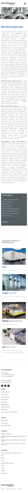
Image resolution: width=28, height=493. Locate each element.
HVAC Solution (4, 420)
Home (2, 460)
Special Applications (6, 425)
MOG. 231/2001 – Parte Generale (9, 412)
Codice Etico (4, 409)
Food (2, 465)
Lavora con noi (4, 399)
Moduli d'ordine (6, 215)
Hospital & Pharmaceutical (7, 463)
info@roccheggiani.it (6, 382)
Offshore (3, 470)
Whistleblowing (4, 404)
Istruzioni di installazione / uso (10, 213)
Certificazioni (4, 394)
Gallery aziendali (5, 397)
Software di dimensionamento (10, 208)
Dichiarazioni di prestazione (10, 211)
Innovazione (4, 402)
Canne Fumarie (4, 423)
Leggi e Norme (6, 204)
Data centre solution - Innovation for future (11, 453)
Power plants (4, 473)
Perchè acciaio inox (7, 202)
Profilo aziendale (5, 392)
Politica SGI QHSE (5, 407)
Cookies (8, 488)
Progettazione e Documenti (10, 199)
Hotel (2, 455)
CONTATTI (14, 222)
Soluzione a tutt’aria (6, 434)
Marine (3, 468)
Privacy (3, 488)
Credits (20, 488)
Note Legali (14, 488)
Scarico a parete (7, 206)
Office (2, 458)
